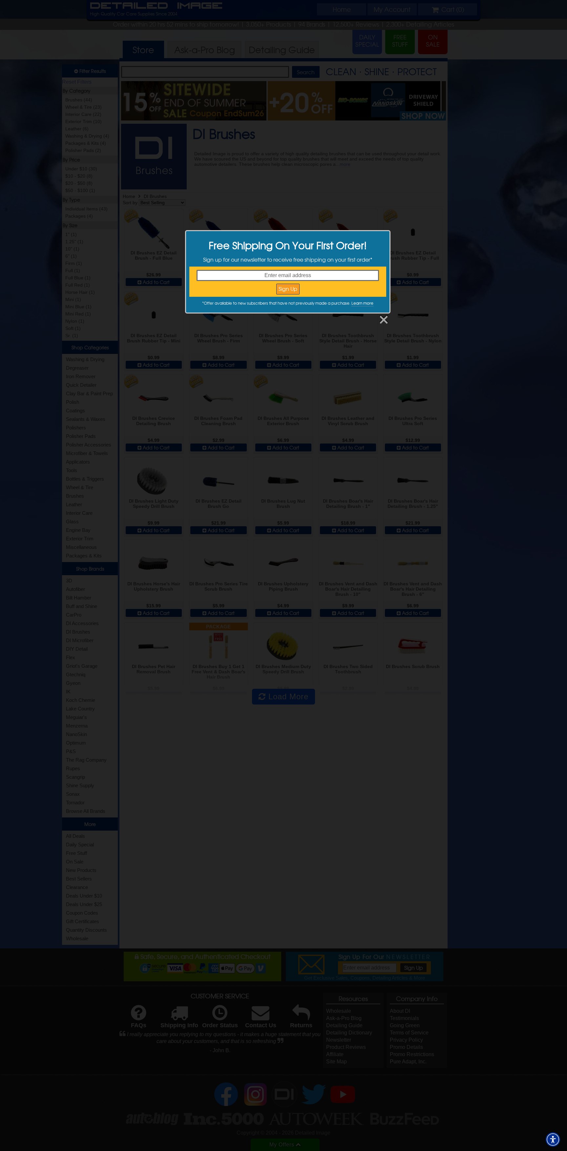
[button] (553, 1139)
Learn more (362, 303)
